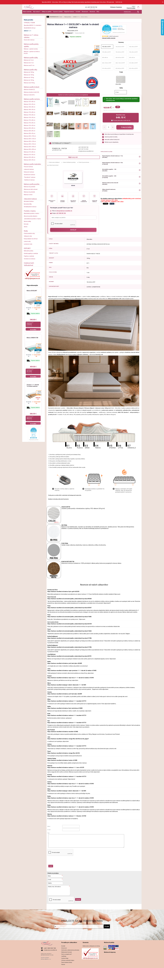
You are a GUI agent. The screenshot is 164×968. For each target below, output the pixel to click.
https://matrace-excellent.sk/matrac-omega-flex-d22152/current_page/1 (68, 738)
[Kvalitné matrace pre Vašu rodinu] (82, 7)
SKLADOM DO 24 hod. (30, 28)
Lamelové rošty (28, 244)
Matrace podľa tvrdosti (31, 87)
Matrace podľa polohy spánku (31, 45)
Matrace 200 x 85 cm (29, 130)
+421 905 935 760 (61, 213)
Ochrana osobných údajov (67, 960)
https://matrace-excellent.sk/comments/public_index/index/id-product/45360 (69, 598)
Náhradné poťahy (28, 250)
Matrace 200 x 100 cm (30, 136)
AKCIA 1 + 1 (27, 31)
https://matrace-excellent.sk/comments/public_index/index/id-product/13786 (69, 638)
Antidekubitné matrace (30, 206)
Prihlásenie (112, 7)
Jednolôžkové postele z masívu (32, 218)
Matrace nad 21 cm (29, 65)
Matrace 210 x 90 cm (29, 154)
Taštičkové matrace (29, 180)
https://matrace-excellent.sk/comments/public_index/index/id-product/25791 (69, 656)
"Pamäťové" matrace (29, 177)
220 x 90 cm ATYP (133, 68)
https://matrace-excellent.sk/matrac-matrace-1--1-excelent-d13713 (66, 701)
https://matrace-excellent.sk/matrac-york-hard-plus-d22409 (64, 663)
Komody (26, 224)
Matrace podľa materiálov (32, 164)
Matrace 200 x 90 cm (29, 133)
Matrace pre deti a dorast (30, 189)
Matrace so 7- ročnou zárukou (31, 36)
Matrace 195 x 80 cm (29, 120)
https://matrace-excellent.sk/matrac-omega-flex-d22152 (63, 753)
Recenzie (92, 11)
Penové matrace (28, 166)
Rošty (26, 231)
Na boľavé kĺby (28, 204)
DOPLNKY (27, 248)
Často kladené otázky (66, 962)
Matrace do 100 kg (29, 72)
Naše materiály (27, 11)
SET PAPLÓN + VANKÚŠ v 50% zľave (113, 201)
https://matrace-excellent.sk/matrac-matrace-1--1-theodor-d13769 (66, 816)
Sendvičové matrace (29, 174)
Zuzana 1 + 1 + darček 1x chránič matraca (33, 385)
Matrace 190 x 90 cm (29, 117)
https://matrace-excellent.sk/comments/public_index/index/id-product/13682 (69, 616)
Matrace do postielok (29, 186)
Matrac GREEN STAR (32, 337)
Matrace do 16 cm (29, 60)
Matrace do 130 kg (29, 77)
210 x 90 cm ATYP (106, 68)
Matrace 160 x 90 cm (29, 104)
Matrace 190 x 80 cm (29, 112)
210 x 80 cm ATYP (133, 63)
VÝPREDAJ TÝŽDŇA (29, 22)
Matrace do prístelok (29, 192)
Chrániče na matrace (29, 258)
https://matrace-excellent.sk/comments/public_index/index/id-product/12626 (69, 631)
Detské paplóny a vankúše (31, 253)
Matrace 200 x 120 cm (30, 138)
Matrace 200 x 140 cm (30, 141)
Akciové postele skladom (30, 216)
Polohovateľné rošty (29, 233)
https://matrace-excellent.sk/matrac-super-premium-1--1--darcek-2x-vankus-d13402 (71, 670)
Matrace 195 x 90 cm (29, 125)
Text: (48, 833)
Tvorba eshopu (45, 957)
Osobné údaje (64, 958)
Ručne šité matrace (29, 40)
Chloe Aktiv (118, 84)
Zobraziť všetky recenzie (108, 38)
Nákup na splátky (46, 11)
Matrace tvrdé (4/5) (29, 95)
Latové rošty (27, 241)
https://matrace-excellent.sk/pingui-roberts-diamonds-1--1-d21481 (66, 685)
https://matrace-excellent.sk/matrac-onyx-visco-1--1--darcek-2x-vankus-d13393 (70, 677)
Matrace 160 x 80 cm (29, 101)
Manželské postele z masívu (31, 213)
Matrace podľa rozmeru (32, 99)
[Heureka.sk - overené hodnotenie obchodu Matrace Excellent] (33, 441)
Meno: (48, 826)
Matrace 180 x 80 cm (29, 107)
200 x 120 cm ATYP (120, 63)
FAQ (98, 11)
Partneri (63, 964)
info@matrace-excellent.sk (64, 210)
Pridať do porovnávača (84, 162)
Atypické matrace (69, 11)
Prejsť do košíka (131, 8)
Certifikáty (63, 956)
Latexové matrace (29, 169)
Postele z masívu (30, 211)
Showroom (85, 11)
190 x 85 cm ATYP (120, 46)
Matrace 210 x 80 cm (29, 152)
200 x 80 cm (105, 57)
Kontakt (78, 11)
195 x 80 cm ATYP (106, 52)
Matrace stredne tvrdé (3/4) (31, 92)
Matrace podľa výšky (31, 57)
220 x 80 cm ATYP (120, 68)
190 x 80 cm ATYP (106, 46)
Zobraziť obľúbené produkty (69, 162)
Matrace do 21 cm (29, 62)
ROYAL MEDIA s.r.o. (46, 959)
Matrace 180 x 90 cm (29, 109)
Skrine (25, 226)
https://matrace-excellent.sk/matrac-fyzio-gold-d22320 (63, 591)
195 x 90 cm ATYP (133, 52)
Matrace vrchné (28, 194)
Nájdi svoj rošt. (73, 157)
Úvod (60, 16)
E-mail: (49, 829)
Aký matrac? (36, 11)
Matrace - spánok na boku (31, 49)
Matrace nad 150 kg (29, 82)
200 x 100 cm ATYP (106, 63)
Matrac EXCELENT (32, 290)
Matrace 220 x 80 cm (29, 157)
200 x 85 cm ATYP (120, 57)
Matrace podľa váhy (30, 70)
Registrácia (119, 7)
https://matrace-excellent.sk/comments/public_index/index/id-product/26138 (69, 623)
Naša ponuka (28, 20)
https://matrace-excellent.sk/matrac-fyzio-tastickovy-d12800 (64, 708)
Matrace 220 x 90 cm (29, 160)
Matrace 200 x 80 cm (29, 128)
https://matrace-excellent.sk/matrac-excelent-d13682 (62, 731)
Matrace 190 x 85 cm (29, 115)
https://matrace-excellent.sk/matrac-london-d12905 (62, 760)
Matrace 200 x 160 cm (30, 144)
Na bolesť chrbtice (29, 201)
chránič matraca (33, 304)
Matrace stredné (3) (29, 89)
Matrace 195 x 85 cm (29, 122)
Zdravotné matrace (30, 199)
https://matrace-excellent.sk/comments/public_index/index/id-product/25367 (69, 607)
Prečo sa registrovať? (66, 954)
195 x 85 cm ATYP (120, 52)
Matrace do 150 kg (29, 80)
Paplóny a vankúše (29, 256)
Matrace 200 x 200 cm (30, 149)
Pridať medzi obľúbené (54, 162)
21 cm (117, 92)
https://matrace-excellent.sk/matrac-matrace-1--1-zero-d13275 (65, 767)
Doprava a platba (58, 11)
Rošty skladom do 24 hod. (31, 238)
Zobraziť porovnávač (53, 165)
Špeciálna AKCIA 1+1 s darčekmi (32, 25)
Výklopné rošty (28, 236)
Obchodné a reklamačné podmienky (70, 950)
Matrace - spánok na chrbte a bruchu (32, 52)
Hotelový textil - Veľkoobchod (29, 264)
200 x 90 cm (132, 57)
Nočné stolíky (27, 221)
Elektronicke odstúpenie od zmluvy (91, 946)
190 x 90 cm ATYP (133, 46)
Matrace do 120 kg (29, 75)
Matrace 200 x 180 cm (30, 146)
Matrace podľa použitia (31, 184)
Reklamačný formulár (66, 952)
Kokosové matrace (29, 172)
